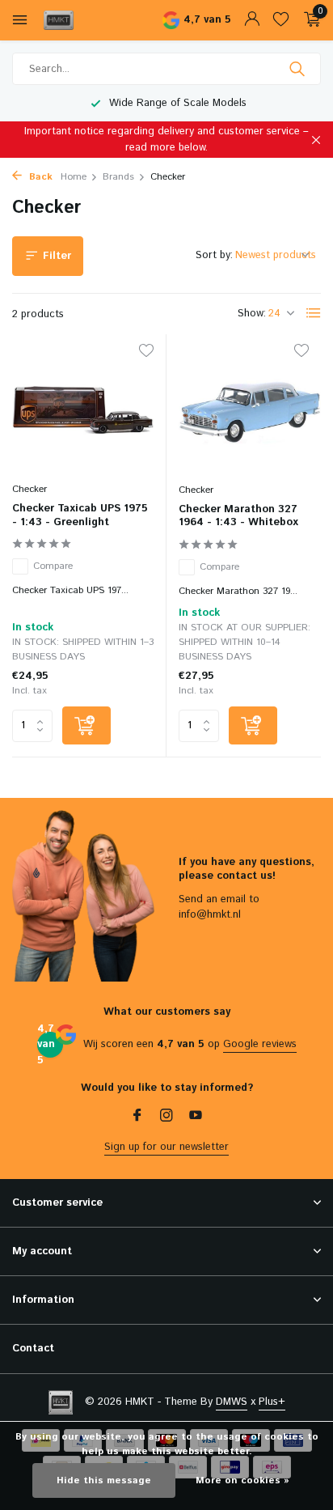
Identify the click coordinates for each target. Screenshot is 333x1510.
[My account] (251, 21)
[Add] (86, 725)
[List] (313, 313)
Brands (118, 177)
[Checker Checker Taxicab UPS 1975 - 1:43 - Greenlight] (83, 409)
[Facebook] (137, 1117)
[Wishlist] (280, 21)
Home (73, 177)
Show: (252, 313)
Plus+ (272, 1402)
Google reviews (260, 1044)
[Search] (299, 69)
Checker (29, 489)
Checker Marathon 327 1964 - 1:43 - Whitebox (238, 517)
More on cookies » (242, 1480)
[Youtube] (195, 1117)
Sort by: (214, 255)
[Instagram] (166, 1117)
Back (39, 177)
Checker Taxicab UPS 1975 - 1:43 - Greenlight (80, 516)
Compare (53, 566)
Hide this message (104, 1480)
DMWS (231, 1402)
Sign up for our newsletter (166, 1147)
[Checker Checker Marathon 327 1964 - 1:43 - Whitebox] (250, 409)
